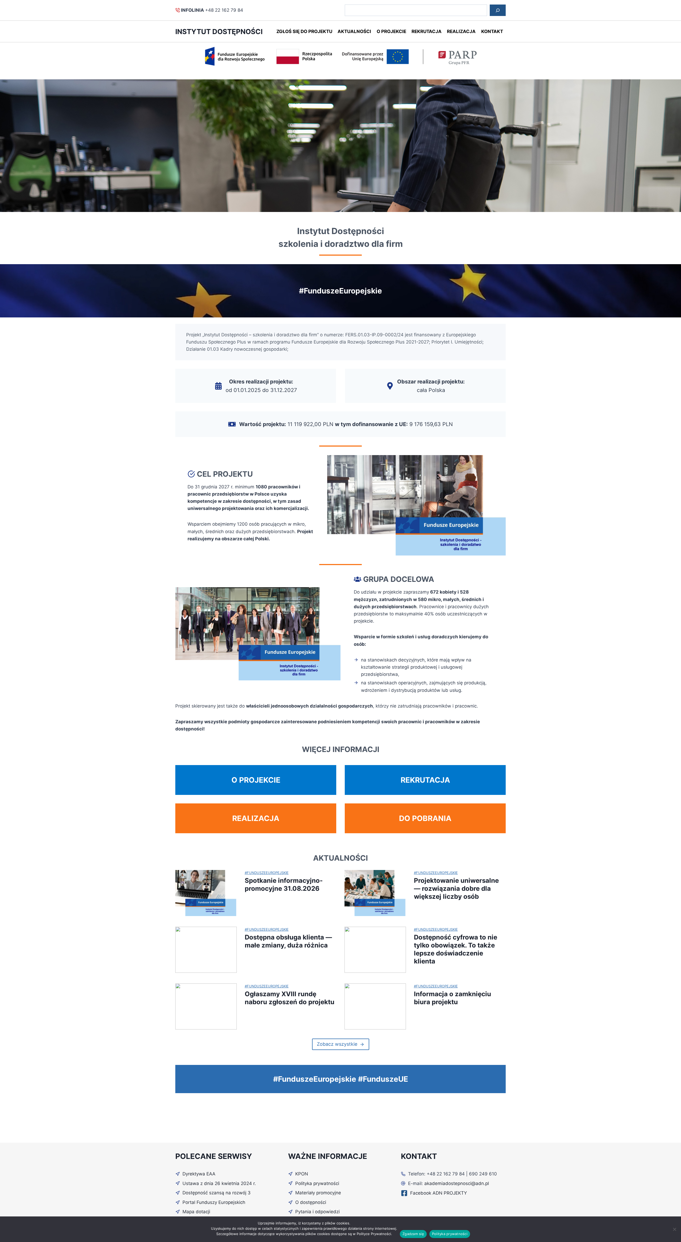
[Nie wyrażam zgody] (674, 1229)
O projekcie (391, 31)
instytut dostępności (219, 31)
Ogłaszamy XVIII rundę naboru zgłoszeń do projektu (289, 998)
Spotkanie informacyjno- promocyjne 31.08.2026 (284, 884)
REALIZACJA (255, 818)
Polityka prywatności (449, 1234)
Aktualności (354, 31)
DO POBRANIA (425, 818)
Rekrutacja (427, 31)
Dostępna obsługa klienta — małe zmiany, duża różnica (288, 941)
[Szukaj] (498, 10)
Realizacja (461, 31)
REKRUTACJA (425, 780)
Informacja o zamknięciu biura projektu (452, 998)
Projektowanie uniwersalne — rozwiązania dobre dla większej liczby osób (456, 888)
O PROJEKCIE (255, 780)
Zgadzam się (413, 1234)
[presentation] (206, 893)
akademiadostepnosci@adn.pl (456, 1183)
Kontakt (492, 31)
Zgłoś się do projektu (304, 31)
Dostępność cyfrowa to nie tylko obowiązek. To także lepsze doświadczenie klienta (455, 949)
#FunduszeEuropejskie (267, 873)
